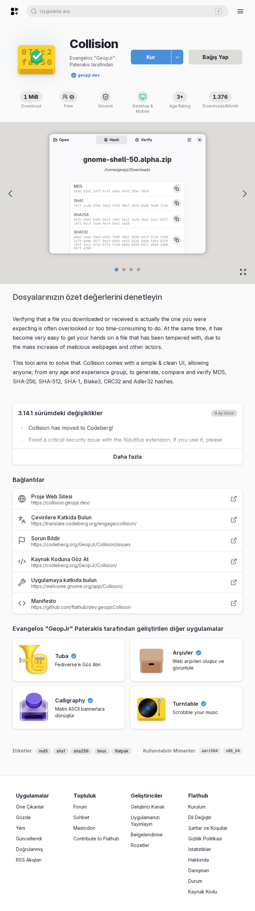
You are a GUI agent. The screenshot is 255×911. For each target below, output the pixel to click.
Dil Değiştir (200, 817)
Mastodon (84, 828)
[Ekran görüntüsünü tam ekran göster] (243, 272)
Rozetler (140, 845)
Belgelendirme (147, 834)
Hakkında (198, 860)
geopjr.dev (89, 75)
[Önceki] (10, 194)
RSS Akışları (29, 860)
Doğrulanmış (29, 849)
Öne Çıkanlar (30, 807)
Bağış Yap (215, 57)
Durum (195, 881)
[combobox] (127, 11)
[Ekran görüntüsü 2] (131, 269)
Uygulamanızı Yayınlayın (145, 820)
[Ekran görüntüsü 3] (138, 269)
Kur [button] (150, 57)
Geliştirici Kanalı (147, 807)
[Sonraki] (244, 194)
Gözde (23, 817)
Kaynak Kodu (202, 891)
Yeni (20, 828)
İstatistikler (199, 849)
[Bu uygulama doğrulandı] (74, 75)
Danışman (198, 870)
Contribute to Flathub (96, 838)
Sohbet (81, 817)
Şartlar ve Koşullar (207, 828)
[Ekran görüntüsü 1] (124, 269)
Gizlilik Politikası (205, 838)
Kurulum (197, 807)
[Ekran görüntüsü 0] (117, 270)
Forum (80, 807)
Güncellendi (29, 838)
